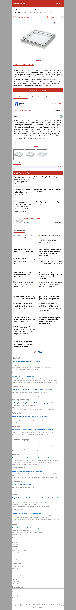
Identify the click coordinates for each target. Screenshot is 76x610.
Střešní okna (31, 12)
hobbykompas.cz (21, 10)
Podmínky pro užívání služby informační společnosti (31, 605)
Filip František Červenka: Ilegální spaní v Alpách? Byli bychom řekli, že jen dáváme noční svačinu (35, 477)
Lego (13, 572)
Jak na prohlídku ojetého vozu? (19, 550)
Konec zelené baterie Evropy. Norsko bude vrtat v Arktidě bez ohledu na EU (30, 449)
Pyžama (14, 574)
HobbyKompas (15, 552)
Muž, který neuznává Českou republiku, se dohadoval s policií (27, 532)
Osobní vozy (15, 544)
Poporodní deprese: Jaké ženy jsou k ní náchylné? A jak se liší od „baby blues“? (31, 506)
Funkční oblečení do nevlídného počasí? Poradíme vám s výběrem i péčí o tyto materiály (33, 409)
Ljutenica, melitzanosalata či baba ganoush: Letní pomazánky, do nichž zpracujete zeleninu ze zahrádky (37, 460)
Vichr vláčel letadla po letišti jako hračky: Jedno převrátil (25, 369)
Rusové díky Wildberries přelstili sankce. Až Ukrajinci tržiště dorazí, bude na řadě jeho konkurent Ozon (50, 320)
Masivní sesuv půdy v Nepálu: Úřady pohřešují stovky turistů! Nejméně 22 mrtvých (32, 367)
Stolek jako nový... (16, 407)
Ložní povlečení (16, 581)
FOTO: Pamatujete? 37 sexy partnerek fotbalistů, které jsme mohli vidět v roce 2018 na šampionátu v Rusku (24, 343)
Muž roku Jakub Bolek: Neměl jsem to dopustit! (23, 530)
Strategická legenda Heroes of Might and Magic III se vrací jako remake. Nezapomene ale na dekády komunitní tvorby (35, 520)
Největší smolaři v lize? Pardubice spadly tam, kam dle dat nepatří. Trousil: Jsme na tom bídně (34, 382)
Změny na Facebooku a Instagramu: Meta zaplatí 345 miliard (26, 394)
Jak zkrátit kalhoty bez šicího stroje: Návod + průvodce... (45, 178)
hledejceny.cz (15, 541)
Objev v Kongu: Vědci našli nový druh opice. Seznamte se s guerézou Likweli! (30, 517)
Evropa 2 (14, 597)
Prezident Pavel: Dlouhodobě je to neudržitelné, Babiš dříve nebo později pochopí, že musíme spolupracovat (34, 364)
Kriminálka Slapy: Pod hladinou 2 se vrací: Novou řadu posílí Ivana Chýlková (30, 396)
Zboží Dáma (15, 546)
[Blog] (56, 3)
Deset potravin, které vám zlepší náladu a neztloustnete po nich (27, 504)
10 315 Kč (57, 110)
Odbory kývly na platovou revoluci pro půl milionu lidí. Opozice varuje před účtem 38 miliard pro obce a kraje (37, 446)
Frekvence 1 (15, 595)
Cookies (33, 607)
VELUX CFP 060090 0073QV (23, 65)
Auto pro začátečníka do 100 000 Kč (20, 554)
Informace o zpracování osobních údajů (54, 605)
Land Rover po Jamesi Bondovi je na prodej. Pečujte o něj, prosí (27, 420)
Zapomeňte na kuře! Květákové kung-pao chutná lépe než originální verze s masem (32, 462)
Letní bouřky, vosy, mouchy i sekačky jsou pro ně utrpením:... (47, 203)
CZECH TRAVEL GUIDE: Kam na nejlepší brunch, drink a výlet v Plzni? (28, 487)
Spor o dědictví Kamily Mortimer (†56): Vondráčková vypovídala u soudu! (29, 392)
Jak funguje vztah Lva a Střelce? (19, 491)
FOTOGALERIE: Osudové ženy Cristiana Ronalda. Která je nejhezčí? (23, 274)
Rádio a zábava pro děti (17, 594)
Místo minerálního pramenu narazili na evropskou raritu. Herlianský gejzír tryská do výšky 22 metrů (36, 473)
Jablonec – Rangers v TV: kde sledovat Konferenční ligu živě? (26, 378)
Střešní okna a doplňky (19, 12)
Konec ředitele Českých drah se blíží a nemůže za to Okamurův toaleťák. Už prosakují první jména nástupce (50, 252)
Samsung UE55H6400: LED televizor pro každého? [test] (23, 250)
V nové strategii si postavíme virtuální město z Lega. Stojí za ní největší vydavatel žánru (33, 515)
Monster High (15, 568)
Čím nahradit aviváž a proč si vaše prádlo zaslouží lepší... (47, 190)
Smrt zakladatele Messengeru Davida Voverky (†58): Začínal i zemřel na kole (24, 298)
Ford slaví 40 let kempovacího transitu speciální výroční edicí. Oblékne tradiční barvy (32, 419)
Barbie (13, 570)
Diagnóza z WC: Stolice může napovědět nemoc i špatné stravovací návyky (30, 502)
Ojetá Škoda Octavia (17, 558)
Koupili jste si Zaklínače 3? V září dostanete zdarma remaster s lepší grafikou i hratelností (33, 436)
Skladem (59, 105)
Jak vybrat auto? (16, 559)
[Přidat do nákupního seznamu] (54, 22)
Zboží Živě (14, 542)
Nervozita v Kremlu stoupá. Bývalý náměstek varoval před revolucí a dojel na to (24, 319)
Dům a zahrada (32, 10)
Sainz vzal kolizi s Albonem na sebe (20, 422)
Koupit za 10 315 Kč (38, 90)
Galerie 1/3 (38, 60)
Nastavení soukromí (41, 607)
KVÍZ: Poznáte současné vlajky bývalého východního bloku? (26, 475)
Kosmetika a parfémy (17, 576)
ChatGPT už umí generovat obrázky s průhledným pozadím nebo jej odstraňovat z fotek (33, 432)
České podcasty (15, 592)
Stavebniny (41, 10)
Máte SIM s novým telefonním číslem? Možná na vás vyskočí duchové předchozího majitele (34, 434)
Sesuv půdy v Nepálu (17, 534)
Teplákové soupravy (17, 577)
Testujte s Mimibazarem (17, 566)
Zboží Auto (14, 556)
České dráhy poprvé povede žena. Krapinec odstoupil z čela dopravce (28, 450)
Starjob (13, 590)
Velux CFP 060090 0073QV (23, 110)
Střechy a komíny (51, 10)
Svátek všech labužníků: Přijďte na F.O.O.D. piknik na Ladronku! (27, 464)
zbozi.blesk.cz (15, 548)
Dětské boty (15, 579)
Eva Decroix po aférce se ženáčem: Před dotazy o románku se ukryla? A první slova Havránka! (50, 275)
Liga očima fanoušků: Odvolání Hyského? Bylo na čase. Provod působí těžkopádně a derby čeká (35, 380)
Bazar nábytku (15, 583)
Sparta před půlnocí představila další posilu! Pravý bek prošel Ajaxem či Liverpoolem (50, 298)
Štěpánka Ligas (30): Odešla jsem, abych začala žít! (24, 405)
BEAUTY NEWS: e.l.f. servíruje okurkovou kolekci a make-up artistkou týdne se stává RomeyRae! (35, 489)
